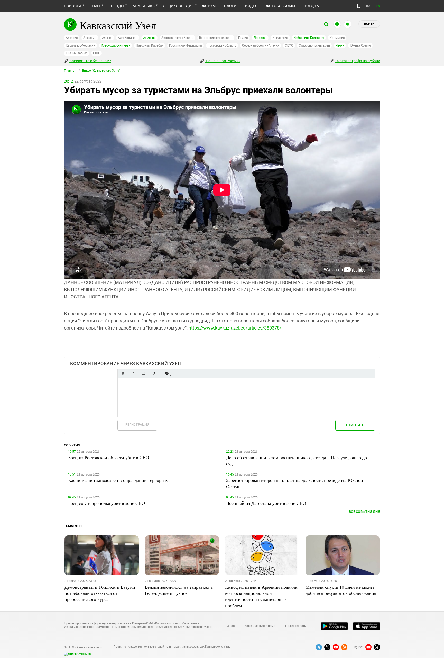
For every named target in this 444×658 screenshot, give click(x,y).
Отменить (355, 425)
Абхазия (72, 38)
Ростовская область (222, 45)
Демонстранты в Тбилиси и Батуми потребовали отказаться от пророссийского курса (99, 593)
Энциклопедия (178, 6)
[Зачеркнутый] (154, 373)
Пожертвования (296, 626)
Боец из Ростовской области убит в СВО (108, 457)
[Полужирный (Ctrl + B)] (123, 373)
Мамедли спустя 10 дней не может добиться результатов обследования (341, 590)
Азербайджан (127, 38)
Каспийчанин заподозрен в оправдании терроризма (119, 480)
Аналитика (144, 6)
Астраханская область (177, 38)
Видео (251, 6)
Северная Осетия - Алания (260, 45)
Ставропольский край (314, 45)
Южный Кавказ (76, 53)
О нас (231, 626)
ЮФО (96, 53)
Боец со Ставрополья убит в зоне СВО (106, 503)
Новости (72, 6)
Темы (95, 6)
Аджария (89, 38)
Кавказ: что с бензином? (90, 61)
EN (378, 6)
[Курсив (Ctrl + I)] (133, 373)
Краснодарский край (116, 45)
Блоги (230, 6)
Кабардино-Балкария (309, 38)
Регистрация (137, 424)
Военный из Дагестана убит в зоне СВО (266, 503)
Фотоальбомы (280, 6)
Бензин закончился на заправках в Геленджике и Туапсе (179, 590)
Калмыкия (337, 38)
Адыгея (107, 38)
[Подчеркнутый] (143, 373)
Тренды (116, 6)
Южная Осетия (360, 45)
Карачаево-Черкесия (80, 45)
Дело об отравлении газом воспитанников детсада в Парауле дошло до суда (296, 460)
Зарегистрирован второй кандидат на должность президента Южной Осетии (294, 483)
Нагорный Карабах (149, 45)
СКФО (289, 45)
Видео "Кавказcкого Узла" (101, 70)
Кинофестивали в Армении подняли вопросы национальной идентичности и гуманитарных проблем (261, 596)
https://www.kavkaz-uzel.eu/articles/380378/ (235, 328)
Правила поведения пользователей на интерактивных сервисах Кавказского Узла (171, 646)
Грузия (243, 38)
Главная (70, 70)
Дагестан (260, 38)
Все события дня (364, 512)
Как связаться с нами (259, 626)
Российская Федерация (185, 45)
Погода (311, 6)
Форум (209, 6)
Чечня (340, 45)
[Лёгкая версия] (359, 6)
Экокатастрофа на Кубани (357, 61)
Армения (149, 38)
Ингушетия (280, 38)
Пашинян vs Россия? (222, 61)
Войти (369, 24)
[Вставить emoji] (167, 373)
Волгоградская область (216, 38)
